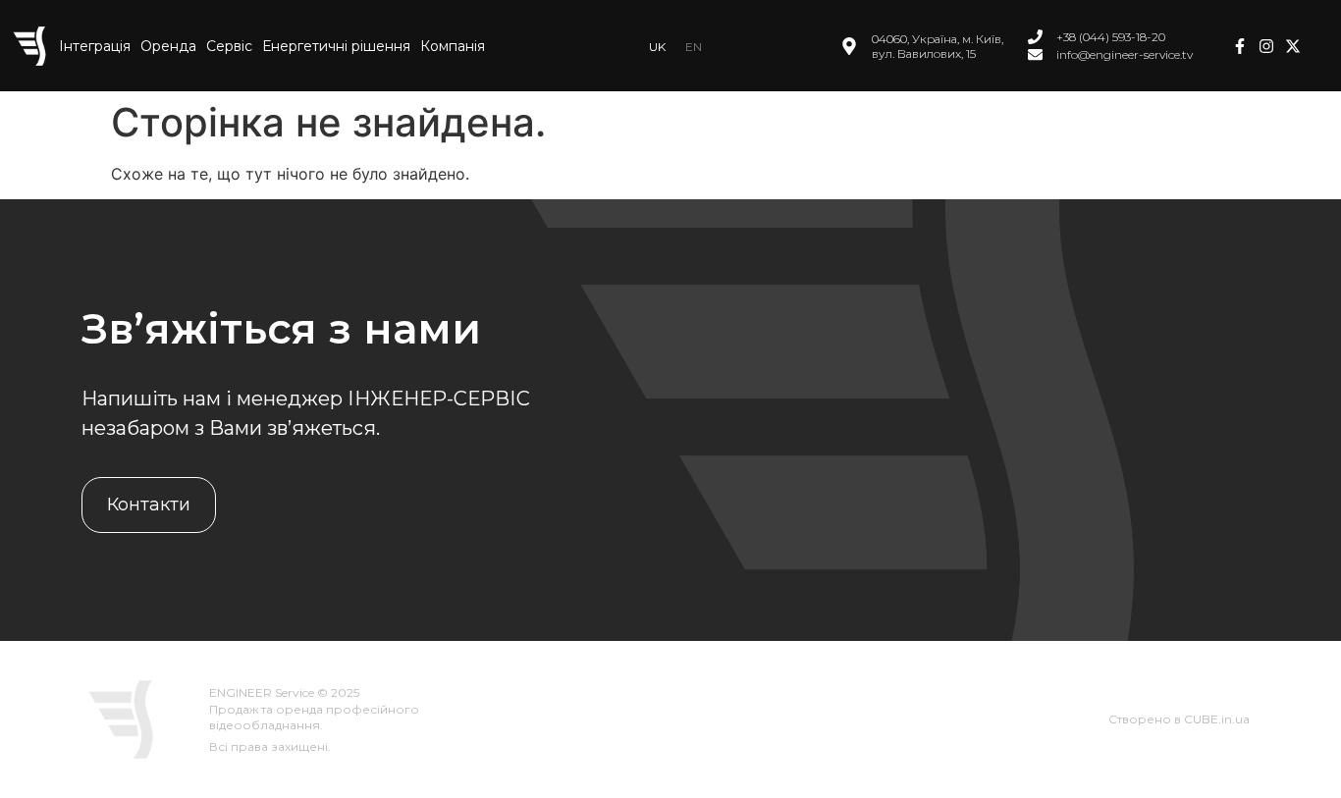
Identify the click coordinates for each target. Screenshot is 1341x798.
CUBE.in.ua (1217, 719)
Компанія (452, 46)
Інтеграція (95, 46)
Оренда (168, 46)
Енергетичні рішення (336, 46)
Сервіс (229, 46)
